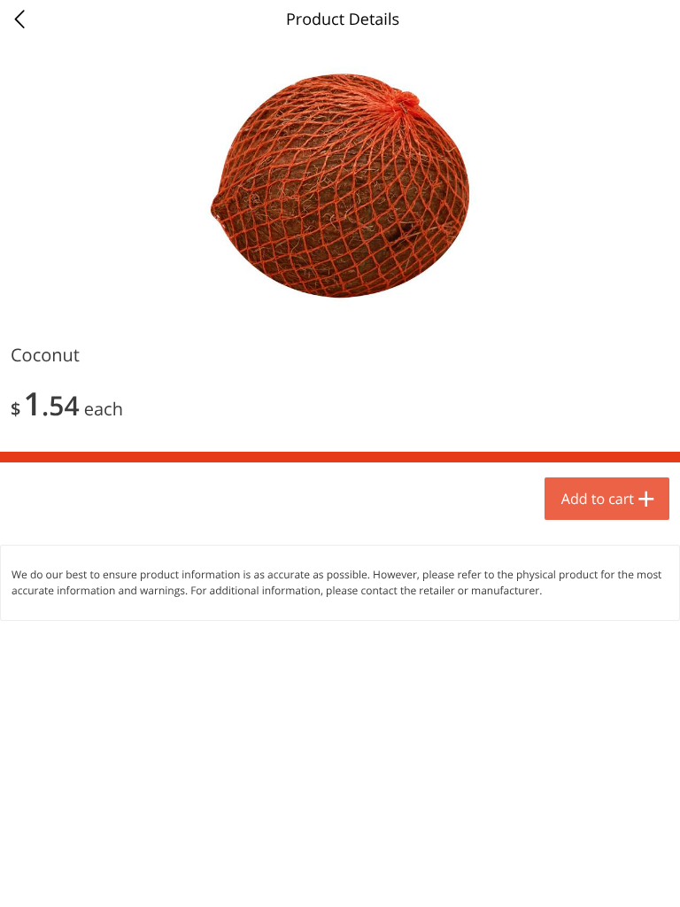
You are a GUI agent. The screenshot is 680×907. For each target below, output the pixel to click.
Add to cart (597, 498)
